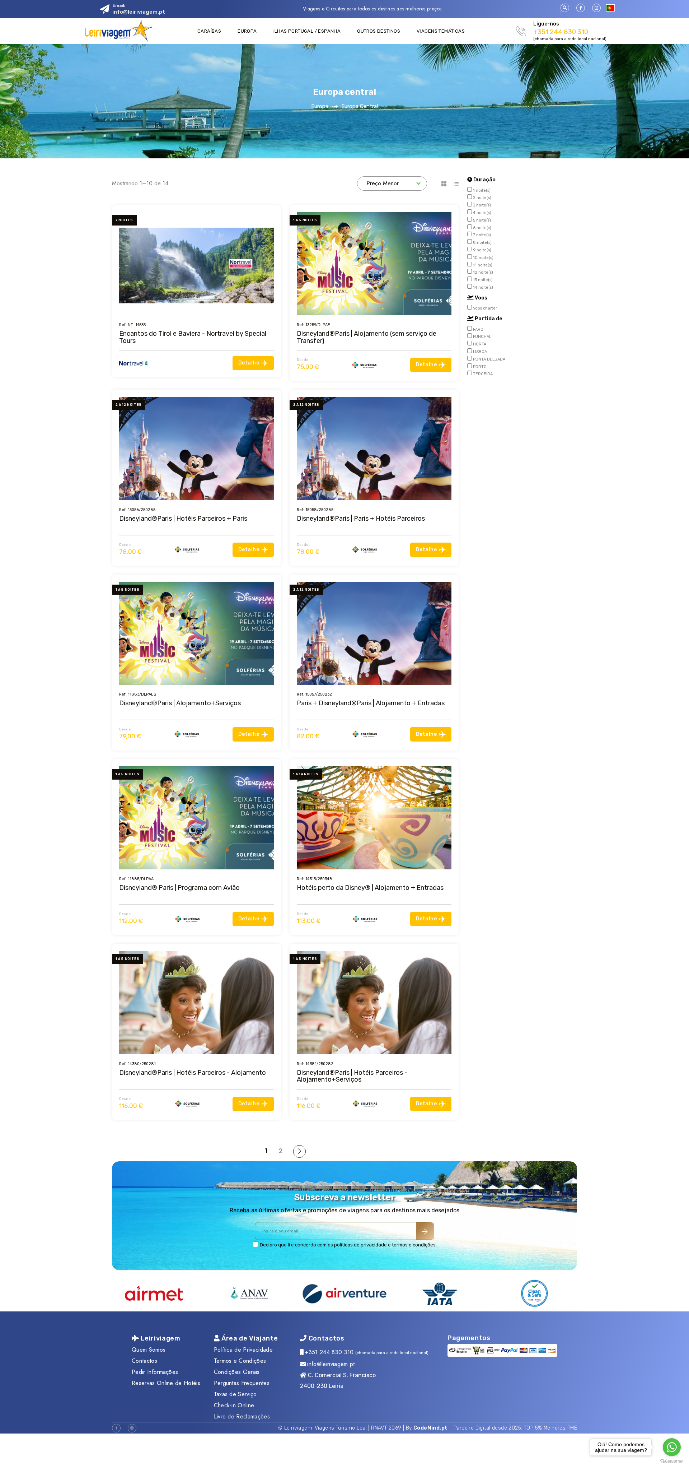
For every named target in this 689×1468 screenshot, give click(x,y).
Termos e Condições (240, 1361)
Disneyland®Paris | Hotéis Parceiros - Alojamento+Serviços (352, 1076)
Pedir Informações (155, 1372)
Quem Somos (148, 1350)
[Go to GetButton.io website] (671, 1461)
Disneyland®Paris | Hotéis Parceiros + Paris (183, 518)
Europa (247, 31)
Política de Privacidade (243, 1350)
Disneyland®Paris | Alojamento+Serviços (180, 703)
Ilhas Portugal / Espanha (307, 31)
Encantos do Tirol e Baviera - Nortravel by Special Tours (192, 337)
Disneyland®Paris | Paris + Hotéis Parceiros (361, 518)
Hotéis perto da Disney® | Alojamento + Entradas (370, 888)
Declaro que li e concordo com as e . (348, 1245)
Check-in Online (234, 1405)
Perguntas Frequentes (241, 1383)
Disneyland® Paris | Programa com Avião (179, 888)
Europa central (359, 106)
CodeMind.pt (430, 1428)
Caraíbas (209, 31)
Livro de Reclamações (242, 1416)
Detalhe (248, 363)
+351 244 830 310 (560, 32)
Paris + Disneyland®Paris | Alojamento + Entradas (371, 703)
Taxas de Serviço (235, 1394)
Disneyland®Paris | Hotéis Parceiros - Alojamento (192, 1073)
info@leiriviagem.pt (138, 12)
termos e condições (414, 1245)
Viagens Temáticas (441, 31)
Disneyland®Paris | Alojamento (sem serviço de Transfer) (366, 337)
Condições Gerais (237, 1372)
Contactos (144, 1361)
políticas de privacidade (360, 1245)
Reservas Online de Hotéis (166, 1383)
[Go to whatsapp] (672, 1447)
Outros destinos (378, 31)
